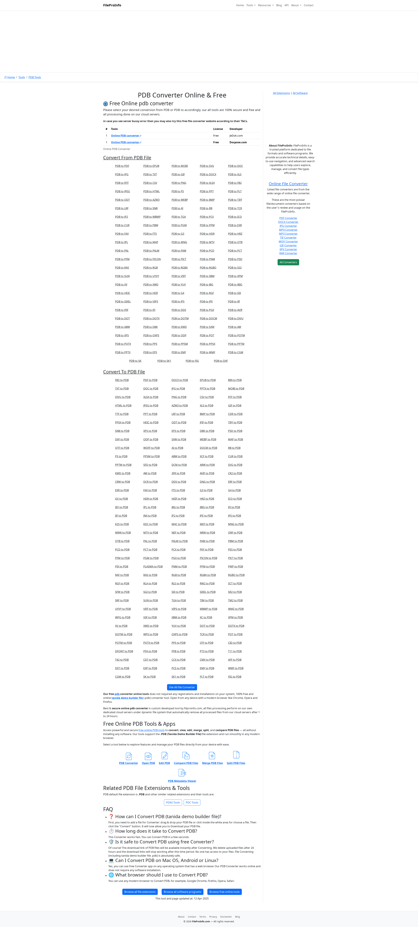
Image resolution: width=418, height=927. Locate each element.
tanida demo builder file (127, 698)
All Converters (288, 262)
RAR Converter (288, 253)
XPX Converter (288, 249)
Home (240, 5)
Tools (21, 77)
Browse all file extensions (140, 892)
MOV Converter (288, 241)
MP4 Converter (288, 230)
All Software (300, 93)
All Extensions (281, 93)
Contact (309, 5)
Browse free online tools (224, 892)
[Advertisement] (209, 49)
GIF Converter (288, 245)
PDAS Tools (173, 802)
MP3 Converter (288, 233)
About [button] (295, 5)
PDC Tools (192, 802)
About (181, 916)
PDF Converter (288, 218)
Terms (202, 916)
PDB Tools (35, 77)
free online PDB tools (151, 730)
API (286, 5)
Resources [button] (265, 5)
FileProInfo (112, 5)
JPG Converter (288, 226)
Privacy (213, 916)
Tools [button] (250, 5)
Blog (279, 5)
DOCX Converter (288, 222)
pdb (117, 694)
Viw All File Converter (182, 687)
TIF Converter (288, 237)
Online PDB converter (125, 135)
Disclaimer (226, 916)
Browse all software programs (182, 892)
